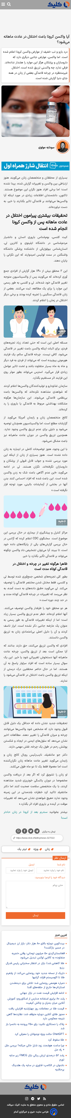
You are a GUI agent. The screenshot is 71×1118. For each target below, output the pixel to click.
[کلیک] (59, 4)
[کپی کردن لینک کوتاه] (35, 838)
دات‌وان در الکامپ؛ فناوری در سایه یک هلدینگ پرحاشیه (38, 1067)
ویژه (36, 849)
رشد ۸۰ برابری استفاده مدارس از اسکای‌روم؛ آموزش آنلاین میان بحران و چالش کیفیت (36, 1001)
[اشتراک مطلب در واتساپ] (18, 831)
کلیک (17, 1105)
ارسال (35, 915)
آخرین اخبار (61, 935)
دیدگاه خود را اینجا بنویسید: (50, 877)
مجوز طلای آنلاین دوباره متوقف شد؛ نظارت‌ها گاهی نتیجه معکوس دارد (36, 1016)
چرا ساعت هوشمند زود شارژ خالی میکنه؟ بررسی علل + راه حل (34, 1048)
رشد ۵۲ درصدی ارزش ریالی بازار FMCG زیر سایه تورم (36, 1057)
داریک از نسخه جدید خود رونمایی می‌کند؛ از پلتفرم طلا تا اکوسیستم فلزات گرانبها (35, 975)
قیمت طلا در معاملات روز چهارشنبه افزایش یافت (36, 1009)
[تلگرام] (37, 831)
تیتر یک (22, 849)
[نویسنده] (63, 147)
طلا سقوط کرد (56, 1040)
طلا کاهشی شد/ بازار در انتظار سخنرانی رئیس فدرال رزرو (35, 965)
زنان (48, 849)
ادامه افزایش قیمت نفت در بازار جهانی (42, 993)
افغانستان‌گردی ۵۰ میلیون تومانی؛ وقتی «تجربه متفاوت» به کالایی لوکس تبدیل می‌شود (38, 955)
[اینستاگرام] (26, 1099)
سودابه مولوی (46, 147)
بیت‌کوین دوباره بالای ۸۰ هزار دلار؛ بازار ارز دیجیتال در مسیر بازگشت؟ (35, 945)
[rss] (44, 1099)
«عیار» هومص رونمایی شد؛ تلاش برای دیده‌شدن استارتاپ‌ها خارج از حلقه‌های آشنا (37, 985)
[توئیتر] (30, 831)
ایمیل (31, 865)
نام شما (61, 865)
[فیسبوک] (24, 831)
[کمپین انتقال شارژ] (35, 166)
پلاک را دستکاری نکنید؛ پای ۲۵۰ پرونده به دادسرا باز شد (35, 1026)
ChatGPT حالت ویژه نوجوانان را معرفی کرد (39, 1034)
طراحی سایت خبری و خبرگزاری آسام (31, 1112)
